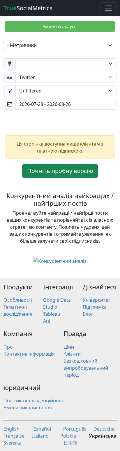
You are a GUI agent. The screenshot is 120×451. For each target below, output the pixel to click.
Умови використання (27, 407)
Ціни (68, 347)
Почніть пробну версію (60, 171)
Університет (96, 300)
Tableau (51, 314)
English (11, 429)
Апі (46, 321)
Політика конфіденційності (34, 400)
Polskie (68, 436)
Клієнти (72, 354)
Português (75, 429)
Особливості (17, 300)
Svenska (12, 443)
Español (42, 429)
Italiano (40, 436)
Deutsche (103, 429)
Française (13, 436)
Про (8, 347)
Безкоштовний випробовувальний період (85, 368)
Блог (88, 314)
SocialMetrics (27, 8)
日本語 (70, 443)
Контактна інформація (29, 354)
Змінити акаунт (60, 26)
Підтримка (95, 307)
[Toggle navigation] (108, 8)
